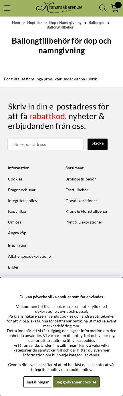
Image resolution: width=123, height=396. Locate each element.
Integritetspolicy (22, 200)
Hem (16, 22)
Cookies (15, 178)
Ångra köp (17, 232)
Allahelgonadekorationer (30, 256)
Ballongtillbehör (60, 27)
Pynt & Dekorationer (84, 222)
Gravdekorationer (81, 200)
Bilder (13, 267)
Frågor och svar (22, 189)
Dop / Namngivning (65, 22)
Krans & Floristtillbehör (87, 211)
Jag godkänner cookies (76, 381)
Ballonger (97, 22)
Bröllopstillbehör (81, 178)
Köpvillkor (17, 211)
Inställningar (38, 381)
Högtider (34, 22)
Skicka (98, 143)
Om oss (14, 222)
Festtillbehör (77, 189)
